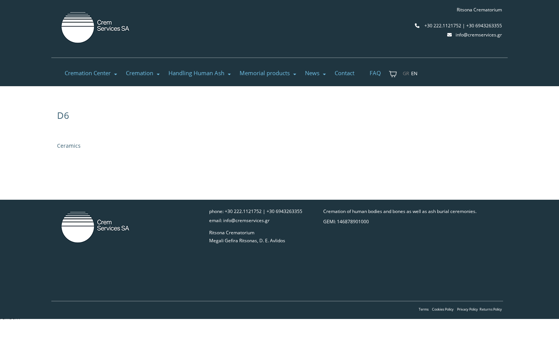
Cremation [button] (139, 73)
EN (414, 73)
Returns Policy (491, 309)
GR (406, 73)
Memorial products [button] (265, 73)
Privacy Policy (467, 309)
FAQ (375, 73)
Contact (344, 73)
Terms (424, 309)
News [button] (312, 73)
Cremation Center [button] (88, 73)
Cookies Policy (443, 309)
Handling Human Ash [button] (196, 73)
